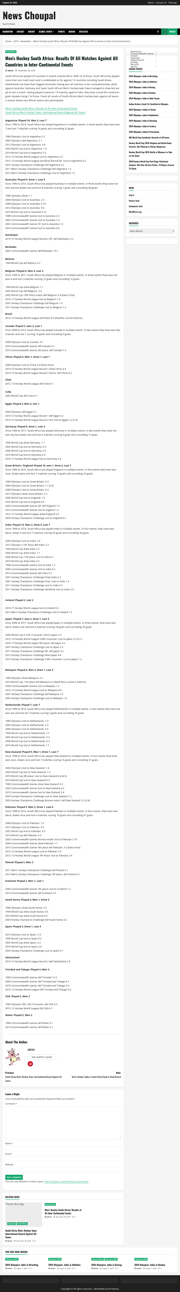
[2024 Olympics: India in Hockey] (154, 1259)
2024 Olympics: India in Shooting (143, 120)
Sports (61, 31)
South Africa (11, 52)
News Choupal (29, 15)
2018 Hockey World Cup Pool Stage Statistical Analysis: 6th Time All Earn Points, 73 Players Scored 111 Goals (151, 165)
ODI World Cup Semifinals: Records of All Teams (149, 137)
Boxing (72, 31)
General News (97, 1259)
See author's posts (42, 1057)
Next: (96, 1074)
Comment (11, 1103)
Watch (172, 31)
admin (10, 70)
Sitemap (173, 2)
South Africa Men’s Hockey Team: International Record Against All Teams (45, 112)
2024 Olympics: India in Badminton (144, 115)
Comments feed (135, 206)
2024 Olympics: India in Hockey (142, 92)
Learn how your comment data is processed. (66, 1181)
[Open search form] (158, 31)
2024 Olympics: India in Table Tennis (144, 98)
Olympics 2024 (12, 1259)
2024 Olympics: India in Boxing (142, 87)
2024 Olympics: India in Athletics (143, 81)
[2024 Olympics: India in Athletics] (68, 1259)
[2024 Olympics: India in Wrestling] (25, 1259)
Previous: (33, 1076)
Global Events (45, 31)
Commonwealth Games (142, 53)
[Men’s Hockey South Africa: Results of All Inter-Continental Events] (63, 1204)
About (151, 2)
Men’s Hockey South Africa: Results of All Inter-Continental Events (41, 108)
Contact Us (161, 2)
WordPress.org (135, 211)
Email (8, 1154)
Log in (131, 195)
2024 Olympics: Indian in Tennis (142, 109)
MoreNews (99, 1288)
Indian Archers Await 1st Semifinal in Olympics (148, 104)
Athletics (83, 31)
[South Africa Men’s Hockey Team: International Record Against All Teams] (23, 1214)
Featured (11, 1223)
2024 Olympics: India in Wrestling (143, 76)
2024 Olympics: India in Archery (142, 126)
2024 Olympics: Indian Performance (144, 131)
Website (9, 1164)
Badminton (8, 31)
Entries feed (134, 200)
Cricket (20, 31)
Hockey (31, 31)
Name (9, 1143)
